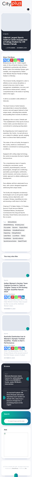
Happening (7, 233)
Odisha (23, 235)
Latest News (7, 235)
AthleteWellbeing (9, 225)
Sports (6, 34)
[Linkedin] (22, 60)
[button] (16, 445)
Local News (16, 235)
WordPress (15, 468)
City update (7, 227)
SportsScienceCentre (10, 241)
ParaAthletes (7, 238)
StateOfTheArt (22, 241)
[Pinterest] (11, 60)
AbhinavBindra (12, 222)
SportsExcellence (18, 238)
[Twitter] (8, 60)
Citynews (15, 227)
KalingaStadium (16, 233)
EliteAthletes (7, 230)
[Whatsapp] (15, 60)
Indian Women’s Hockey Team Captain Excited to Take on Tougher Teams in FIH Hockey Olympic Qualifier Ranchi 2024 (16, 287)
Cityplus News (23, 227)
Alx (26, 468)
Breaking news (19, 225)
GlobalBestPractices (18, 230)
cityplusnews (10, 47)
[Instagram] (18, 60)
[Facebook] (4, 60)
